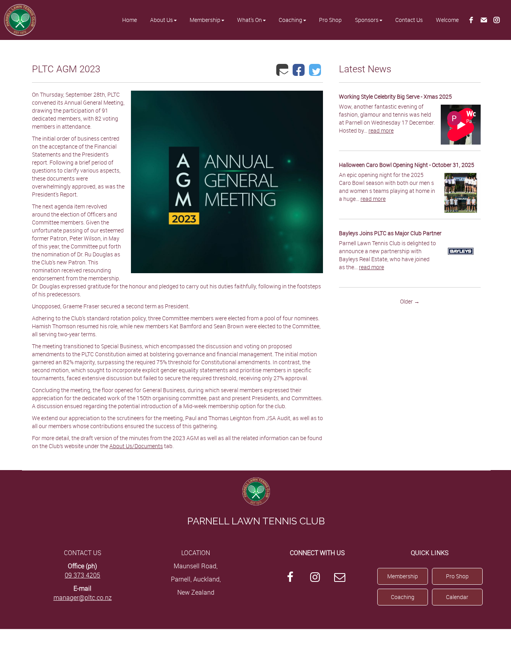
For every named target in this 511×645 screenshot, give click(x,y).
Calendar (457, 597)
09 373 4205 (82, 575)
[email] (483, 20)
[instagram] (496, 20)
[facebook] (471, 20)
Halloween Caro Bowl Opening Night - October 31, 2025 (406, 165)
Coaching (402, 597)
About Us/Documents (136, 446)
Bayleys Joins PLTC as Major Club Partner (390, 233)
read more (381, 130)
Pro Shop (457, 576)
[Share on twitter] (316, 69)
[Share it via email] (283, 69)
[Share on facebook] (300, 69)
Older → (410, 301)
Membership (402, 576)
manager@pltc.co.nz (82, 597)
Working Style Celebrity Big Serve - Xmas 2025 (395, 96)
